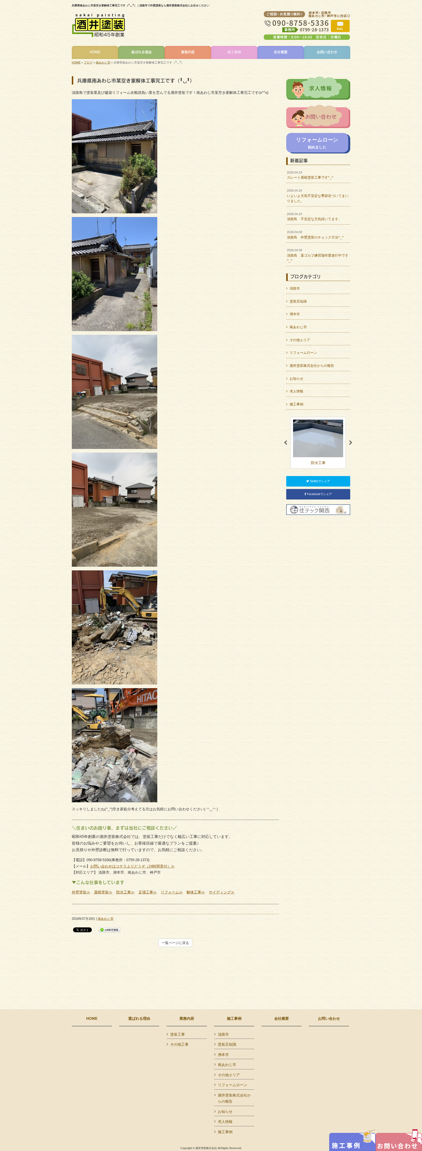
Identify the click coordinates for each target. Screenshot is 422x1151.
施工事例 (296, 404)
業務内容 (186, 1019)
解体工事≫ (196, 892)
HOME (76, 62)
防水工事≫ (125, 892)
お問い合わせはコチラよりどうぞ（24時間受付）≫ (132, 866)
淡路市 (295, 288)
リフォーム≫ (172, 892)
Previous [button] (285, 442)
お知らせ (296, 378)
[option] (318, 442)
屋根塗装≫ (103, 892)
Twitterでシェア (319, 481)
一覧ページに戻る (175, 943)
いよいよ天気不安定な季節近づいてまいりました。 (317, 196)
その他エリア (300, 340)
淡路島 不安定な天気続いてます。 (314, 216)
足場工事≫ (147, 892)
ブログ (88, 62)
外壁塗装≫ (81, 892)
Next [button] (350, 442)
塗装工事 (177, 1034)
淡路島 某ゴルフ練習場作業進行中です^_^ (317, 255)
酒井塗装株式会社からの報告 (312, 366)
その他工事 (179, 1044)
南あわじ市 (103, 62)
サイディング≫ (221, 892)
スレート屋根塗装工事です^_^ (310, 175)
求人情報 (296, 391)
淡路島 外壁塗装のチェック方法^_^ (315, 234)
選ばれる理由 (139, 1019)
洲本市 (295, 314)
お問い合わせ (329, 1019)
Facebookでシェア (319, 494)
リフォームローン (303, 353)
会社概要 (281, 1019)
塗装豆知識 (298, 301)
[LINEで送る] (109, 929)
